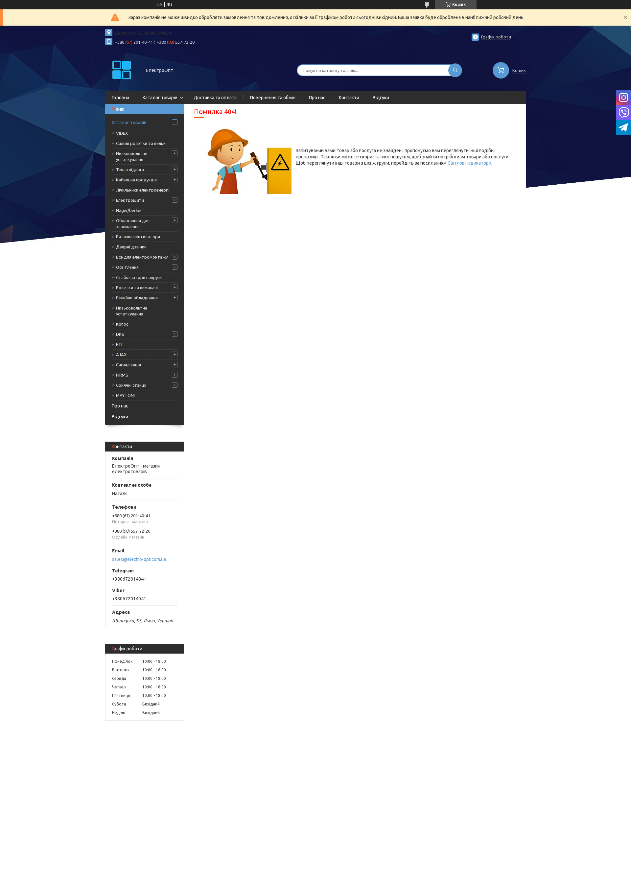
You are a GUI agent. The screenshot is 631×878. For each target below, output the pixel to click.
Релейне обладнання (137, 297)
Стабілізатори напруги (139, 277)
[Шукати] (455, 70)
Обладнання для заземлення (133, 223)
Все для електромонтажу (142, 257)
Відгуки (381, 97)
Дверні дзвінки (131, 246)
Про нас (317, 97)
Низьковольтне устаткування (131, 156)
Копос (122, 324)
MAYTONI (125, 395)
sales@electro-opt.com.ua (139, 559)
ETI (119, 344)
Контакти (349, 97)
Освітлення (127, 267)
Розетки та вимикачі (137, 287)
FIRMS (122, 375)
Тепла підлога (130, 169)
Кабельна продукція (136, 179)
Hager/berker (129, 210)
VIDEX (122, 133)
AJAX (121, 354)
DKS (120, 334)
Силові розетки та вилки (141, 143)
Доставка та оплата (215, 97)
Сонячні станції (131, 385)
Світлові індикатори (469, 163)
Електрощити (130, 200)
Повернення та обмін (272, 97)
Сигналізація (128, 364)
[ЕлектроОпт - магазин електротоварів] (121, 69)
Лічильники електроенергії (143, 190)
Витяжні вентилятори (138, 236)
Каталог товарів (160, 97)
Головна (120, 97)
